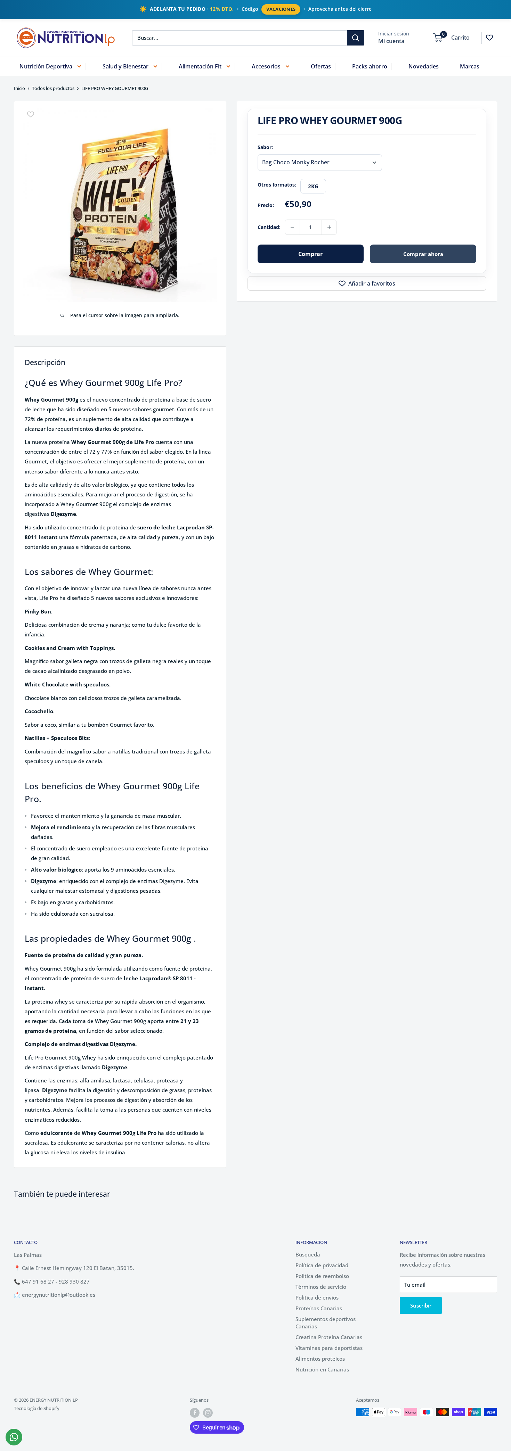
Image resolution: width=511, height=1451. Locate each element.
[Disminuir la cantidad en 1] (292, 227)
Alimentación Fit (200, 66)
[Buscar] (355, 37)
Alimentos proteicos (320, 1358)
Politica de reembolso (322, 1275)
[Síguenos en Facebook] (195, 1413)
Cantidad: (269, 227)
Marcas (469, 66)
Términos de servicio (320, 1286)
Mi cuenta (391, 40)
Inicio (19, 88)
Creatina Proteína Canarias (328, 1337)
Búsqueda (307, 1254)
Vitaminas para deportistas (329, 1347)
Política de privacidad (321, 1265)
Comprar (310, 254)
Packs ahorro (369, 66)
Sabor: (265, 147)
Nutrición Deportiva (45, 66)
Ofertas (321, 66)
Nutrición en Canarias (322, 1369)
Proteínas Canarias (318, 1308)
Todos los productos (53, 88)
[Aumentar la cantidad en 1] (329, 227)
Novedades (423, 66)
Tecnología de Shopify (36, 1408)
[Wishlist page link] (489, 37)
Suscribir (420, 1305)
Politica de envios (317, 1297)
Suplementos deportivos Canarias (325, 1323)
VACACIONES (280, 9)
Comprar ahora (423, 253)
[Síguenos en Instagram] (208, 1413)
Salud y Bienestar (125, 66)
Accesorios (266, 66)
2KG (313, 186)
